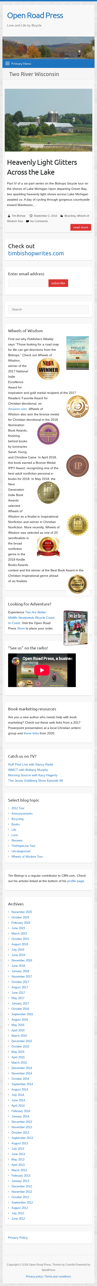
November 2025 (22, 912)
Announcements (22, 813)
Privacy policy (34, 1276)
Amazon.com (17, 409)
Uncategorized (21, 851)
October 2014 (20, 1078)
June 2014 (18, 1100)
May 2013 (18, 1159)
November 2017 (22, 976)
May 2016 (18, 1025)
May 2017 (18, 998)
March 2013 (19, 1170)
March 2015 (19, 1062)
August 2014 (20, 1089)
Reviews (17, 840)
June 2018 (18, 965)
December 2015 (22, 1041)
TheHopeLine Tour (23, 846)
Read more (80, 227)
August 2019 (20, 944)
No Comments (39, 221)
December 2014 (22, 1068)
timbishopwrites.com (36, 253)
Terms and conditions (58, 1276)
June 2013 (18, 1154)
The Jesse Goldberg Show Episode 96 (35, 780)
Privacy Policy (18, 1237)
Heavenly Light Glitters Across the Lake (42, 167)
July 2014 (18, 1095)
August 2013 (20, 1143)
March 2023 (19, 933)
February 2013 (21, 1175)
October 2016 (20, 1009)
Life (14, 829)
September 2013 (22, 1138)
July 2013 (18, 1148)
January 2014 (20, 1116)
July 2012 (18, 1213)
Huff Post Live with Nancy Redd (30, 764)
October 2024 (20, 917)
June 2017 (18, 992)
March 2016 (19, 1035)
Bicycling (70, 215)
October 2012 (20, 1197)
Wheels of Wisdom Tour (27, 856)
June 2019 (18, 955)
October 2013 (20, 1132)
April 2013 (18, 1165)
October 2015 (20, 1046)
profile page (75, 881)
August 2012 (20, 1208)
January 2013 (20, 1181)
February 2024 (21, 922)
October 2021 (20, 939)
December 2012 (22, 1186)
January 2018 (20, 971)
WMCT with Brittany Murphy (28, 770)
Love (15, 835)
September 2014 (22, 1084)
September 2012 (22, 1202)
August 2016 (20, 1019)
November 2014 (22, 1073)
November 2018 (22, 960)
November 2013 (22, 1127)
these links (31, 733)
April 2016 (18, 1030)
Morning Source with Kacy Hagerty (33, 775)
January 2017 (20, 1003)
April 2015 (18, 1057)
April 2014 (18, 1105)
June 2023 (18, 928)
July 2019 (18, 949)
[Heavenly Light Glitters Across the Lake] (48, 120)
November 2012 (22, 1191)
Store (21, 628)
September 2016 (22, 1014)
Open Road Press (35, 15)
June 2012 (18, 1218)
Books (16, 824)
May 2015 (18, 1052)
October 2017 (20, 982)
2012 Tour (18, 808)
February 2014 (21, 1111)
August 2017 (20, 987)
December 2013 (22, 1121)
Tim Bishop (18, 215)
